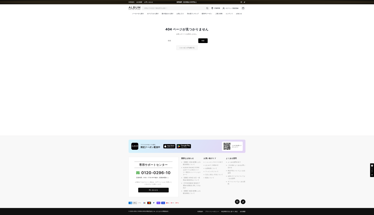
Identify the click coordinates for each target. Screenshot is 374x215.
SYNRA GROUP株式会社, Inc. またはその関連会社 (152, 211)
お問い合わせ (148, 2)
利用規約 (131, 2)
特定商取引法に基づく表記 (229, 211)
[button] (372, 170)
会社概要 (139, 2)
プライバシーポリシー (212, 211)
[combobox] (176, 8)
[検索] (207, 8)
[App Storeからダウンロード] (169, 146)
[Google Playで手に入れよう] (184, 146)
